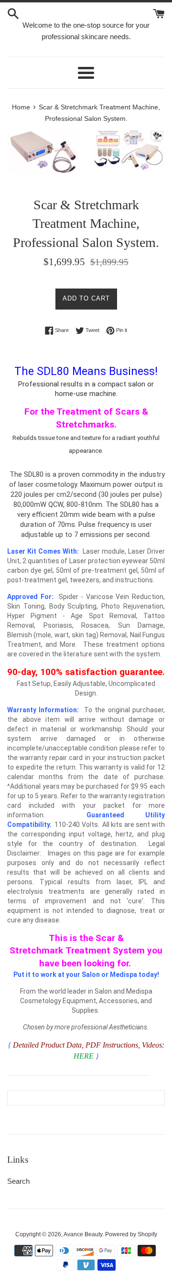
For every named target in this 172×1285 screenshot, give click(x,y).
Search (18, 1181)
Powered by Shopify (131, 1234)
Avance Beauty (83, 1234)
